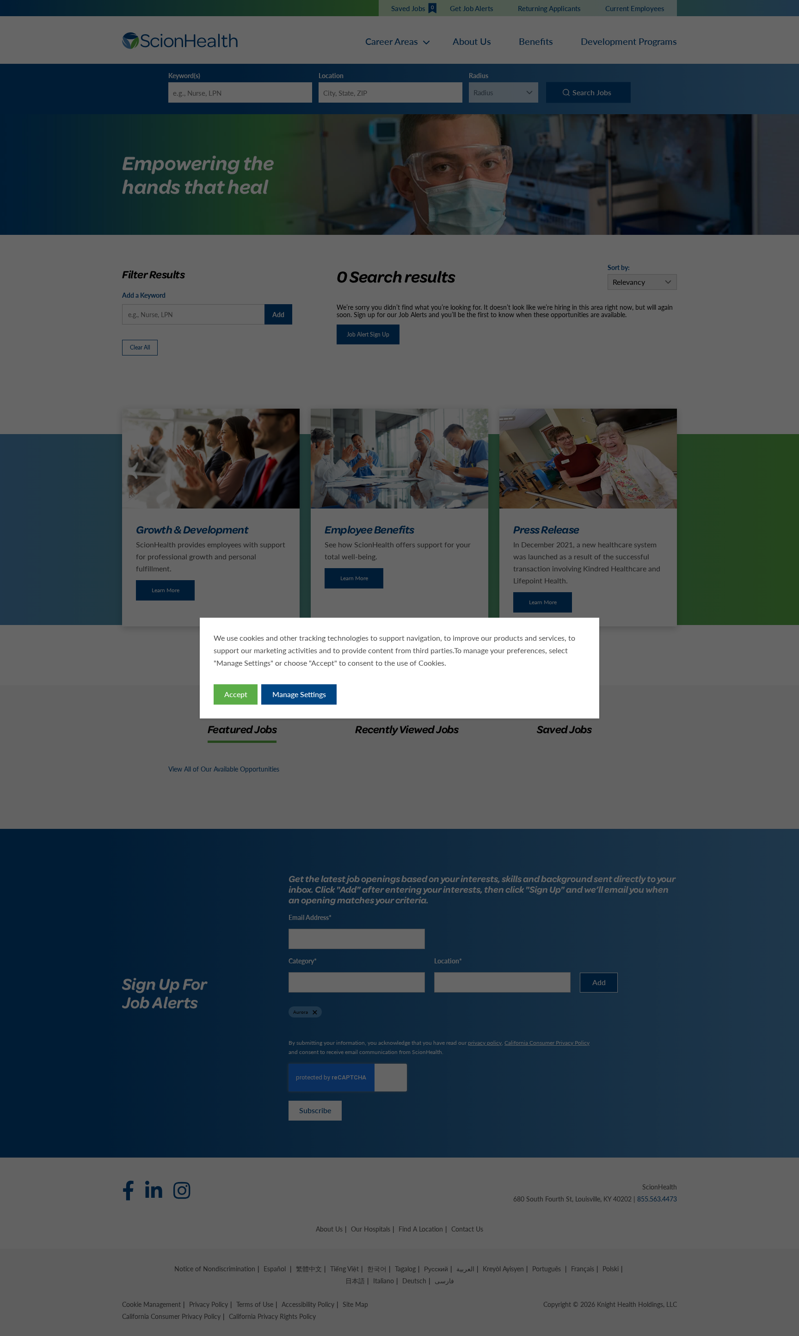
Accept (235, 694)
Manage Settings (299, 694)
